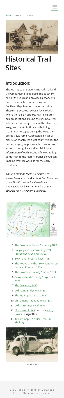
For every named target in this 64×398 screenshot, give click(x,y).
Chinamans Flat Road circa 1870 (33, 300)
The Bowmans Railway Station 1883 (35, 272)
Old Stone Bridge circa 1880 (31, 290)
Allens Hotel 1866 (25, 310)
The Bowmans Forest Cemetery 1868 (36, 245)
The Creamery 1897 (26, 285)
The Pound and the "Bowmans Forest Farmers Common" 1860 (36, 265)
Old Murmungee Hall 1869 (30, 305)
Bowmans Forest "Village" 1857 (33, 258)
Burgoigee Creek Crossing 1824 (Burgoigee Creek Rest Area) (33, 251)
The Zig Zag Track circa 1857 (31, 295)
